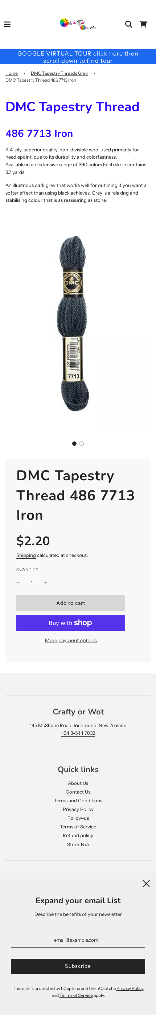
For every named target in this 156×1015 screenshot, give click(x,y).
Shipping (26, 555)
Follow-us (78, 818)
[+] (45, 582)
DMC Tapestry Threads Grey (59, 73)
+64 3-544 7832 (78, 733)
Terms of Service (78, 826)
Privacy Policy (78, 809)
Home (11, 73)
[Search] (129, 24)
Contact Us (78, 792)
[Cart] (143, 24)
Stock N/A (78, 844)
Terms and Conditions (78, 800)
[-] (18, 582)
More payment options (71, 640)
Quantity (27, 569)
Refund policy (78, 835)
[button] (74, 443)
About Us (78, 783)
